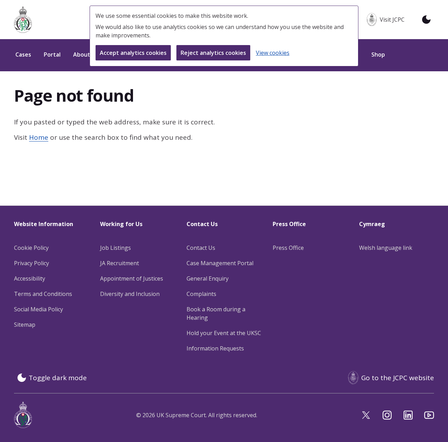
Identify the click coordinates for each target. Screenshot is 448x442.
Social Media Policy (38, 309)
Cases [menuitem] (23, 54)
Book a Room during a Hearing (216, 313)
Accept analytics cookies (133, 53)
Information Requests (215, 348)
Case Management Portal (220, 263)
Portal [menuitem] (52, 54)
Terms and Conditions (43, 294)
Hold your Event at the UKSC (224, 333)
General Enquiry (208, 278)
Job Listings (115, 248)
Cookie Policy (31, 248)
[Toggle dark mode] (426, 20)
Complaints (201, 294)
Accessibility (29, 278)
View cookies (272, 53)
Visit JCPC (392, 19)
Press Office (288, 248)
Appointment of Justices (131, 278)
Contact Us (201, 248)
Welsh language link (385, 248)
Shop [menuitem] (378, 54)
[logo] (23, 20)
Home (38, 137)
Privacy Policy (31, 263)
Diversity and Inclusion (130, 294)
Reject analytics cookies (213, 53)
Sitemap (24, 324)
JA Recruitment (119, 263)
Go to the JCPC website (397, 377)
